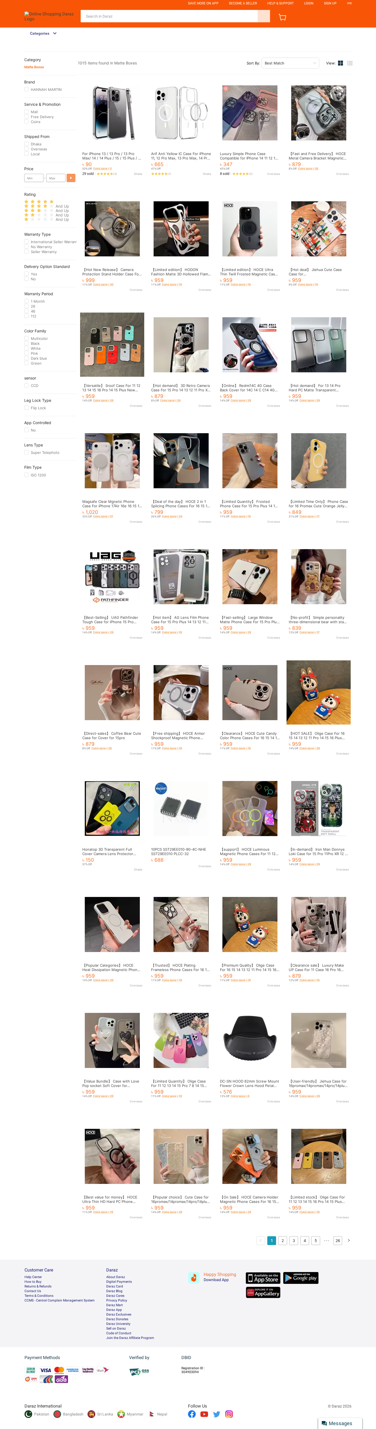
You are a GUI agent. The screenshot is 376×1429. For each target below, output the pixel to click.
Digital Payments (119, 1282)
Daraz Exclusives (118, 1314)
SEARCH (264, 16)
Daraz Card (114, 1286)
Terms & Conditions (38, 1296)
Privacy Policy (116, 1300)
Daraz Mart (114, 1305)
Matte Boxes (34, 67)
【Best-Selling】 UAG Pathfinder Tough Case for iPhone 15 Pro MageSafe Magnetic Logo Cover (110, 621)
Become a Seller (243, 3)
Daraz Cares (115, 1296)
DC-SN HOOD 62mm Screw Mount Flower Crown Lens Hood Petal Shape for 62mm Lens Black (249, 1085)
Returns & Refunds (37, 1286)
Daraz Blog (114, 1291)
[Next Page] (348, 1240)
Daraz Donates (117, 1319)
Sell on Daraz (116, 1328)
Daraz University (118, 1324)
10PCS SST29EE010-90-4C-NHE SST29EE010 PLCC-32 (178, 851)
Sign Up (330, 3)
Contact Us (32, 1291)
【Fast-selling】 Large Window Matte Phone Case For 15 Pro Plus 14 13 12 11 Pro (249, 621)
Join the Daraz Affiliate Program (130, 1338)
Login (309, 3)
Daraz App (114, 1310)
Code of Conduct (118, 1333)
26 (338, 1240)
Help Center (33, 1277)
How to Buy (33, 1282)
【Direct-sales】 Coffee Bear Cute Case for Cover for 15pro (111, 735)
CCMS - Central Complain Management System (59, 1300)
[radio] (26, 202)
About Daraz (115, 1277)
